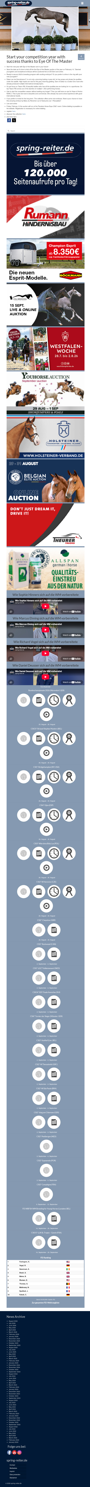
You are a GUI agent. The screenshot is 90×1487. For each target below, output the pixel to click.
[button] (9, 120)
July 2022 (12, 1429)
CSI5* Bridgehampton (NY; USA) (46, 767)
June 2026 (12, 1325)
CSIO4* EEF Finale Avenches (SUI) (46, 992)
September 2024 (14, 1372)
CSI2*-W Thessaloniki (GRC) (46, 1064)
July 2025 (12, 1350)
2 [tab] (46, 49)
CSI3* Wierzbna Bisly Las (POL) (46, 843)
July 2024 (12, 1376)
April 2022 (12, 1435)
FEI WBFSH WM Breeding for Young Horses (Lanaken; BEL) (46, 1208)
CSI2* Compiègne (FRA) (46, 1184)
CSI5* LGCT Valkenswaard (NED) (46, 968)
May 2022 (12, 1433)
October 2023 (13, 1396)
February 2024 (14, 1387)
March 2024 (13, 1385)
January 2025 (13, 1363)
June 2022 (12, 1431)
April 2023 (12, 1409)
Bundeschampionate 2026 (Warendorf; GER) (46, 690)
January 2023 (13, 1416)
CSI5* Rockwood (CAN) (46, 944)
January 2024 (13, 1389)
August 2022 (13, 1427)
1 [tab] (44, 49)
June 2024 (12, 1378)
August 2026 (13, 1321)
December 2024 (14, 1365)
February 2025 (14, 1361)
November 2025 (14, 1341)
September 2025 (14, 1345)
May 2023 (12, 1407)
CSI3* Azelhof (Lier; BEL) (46, 1040)
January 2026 (13, 1336)
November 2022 (14, 1420)
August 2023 (13, 1400)
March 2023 (13, 1411)
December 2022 (14, 1418)
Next (87, 29)
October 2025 (13, 1343)
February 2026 (14, 1334)
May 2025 (12, 1354)
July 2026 (12, 1323)
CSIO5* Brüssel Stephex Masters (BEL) (46, 729)
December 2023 (14, 1391)
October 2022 (13, 1422)
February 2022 (14, 1440)
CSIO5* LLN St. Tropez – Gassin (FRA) (46, 1232)
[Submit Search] (8, 131)
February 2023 (14, 1413)
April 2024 (12, 1383)
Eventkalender (46, 687)
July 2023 (12, 1402)
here (13, 111)
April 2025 (12, 1356)
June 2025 (12, 1352)
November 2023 (14, 1394)
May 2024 (12, 1380)
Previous (3, 29)
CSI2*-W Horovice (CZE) (46, 882)
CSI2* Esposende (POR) (46, 1160)
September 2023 (14, 1398)
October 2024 (13, 1369)
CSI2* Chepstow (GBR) (46, 920)
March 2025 (13, 1358)
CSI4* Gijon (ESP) (46, 805)
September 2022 (14, 1424)
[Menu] (82, 3)
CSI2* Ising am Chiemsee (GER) (46, 1112)
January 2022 (13, 1442)
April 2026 (12, 1330)
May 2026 (12, 1327)
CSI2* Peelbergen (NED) (46, 1136)
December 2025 (14, 1339)
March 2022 (13, 1438)
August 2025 (13, 1347)
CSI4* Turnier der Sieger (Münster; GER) (46, 1016)
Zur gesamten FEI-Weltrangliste (45, 1302)
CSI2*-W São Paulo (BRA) (46, 1088)
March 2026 (13, 1332)
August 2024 (13, 1374)
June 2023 (12, 1405)
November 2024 (14, 1367)
